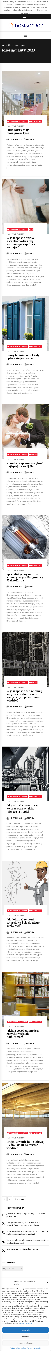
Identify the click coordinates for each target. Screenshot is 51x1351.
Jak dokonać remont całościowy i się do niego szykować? (23, 922)
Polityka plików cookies (18, 1348)
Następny (19, 1199)
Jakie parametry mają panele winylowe (22, 1249)
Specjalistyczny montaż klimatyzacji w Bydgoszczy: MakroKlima (25, 577)
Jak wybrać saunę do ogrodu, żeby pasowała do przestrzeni (26, 1214)
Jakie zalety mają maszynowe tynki (19, 131)
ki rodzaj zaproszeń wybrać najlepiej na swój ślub (25, 465)
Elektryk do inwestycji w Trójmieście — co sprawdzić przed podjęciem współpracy (24, 1223)
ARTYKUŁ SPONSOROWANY (17, 121)
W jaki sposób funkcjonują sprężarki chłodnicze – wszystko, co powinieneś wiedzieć (24, 695)
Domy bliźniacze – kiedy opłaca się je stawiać (23, 357)
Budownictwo (35, 121)
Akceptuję (26, 1330)
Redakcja (30, 139)
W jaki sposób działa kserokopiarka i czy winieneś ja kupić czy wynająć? (21, 242)
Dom (31, 229)
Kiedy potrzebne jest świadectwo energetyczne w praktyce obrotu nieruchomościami (27, 1232)
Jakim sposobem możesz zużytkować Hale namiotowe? (23, 1034)
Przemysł (33, 454)
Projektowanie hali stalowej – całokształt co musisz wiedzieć (25, 1145)
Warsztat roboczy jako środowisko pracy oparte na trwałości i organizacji (28, 1241)
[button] (47, 1282)
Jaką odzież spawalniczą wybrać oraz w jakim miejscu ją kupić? (23, 808)
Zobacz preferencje (25, 1343)
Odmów (25, 1336)
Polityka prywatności (34, 1348)
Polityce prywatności (27, 1323)
